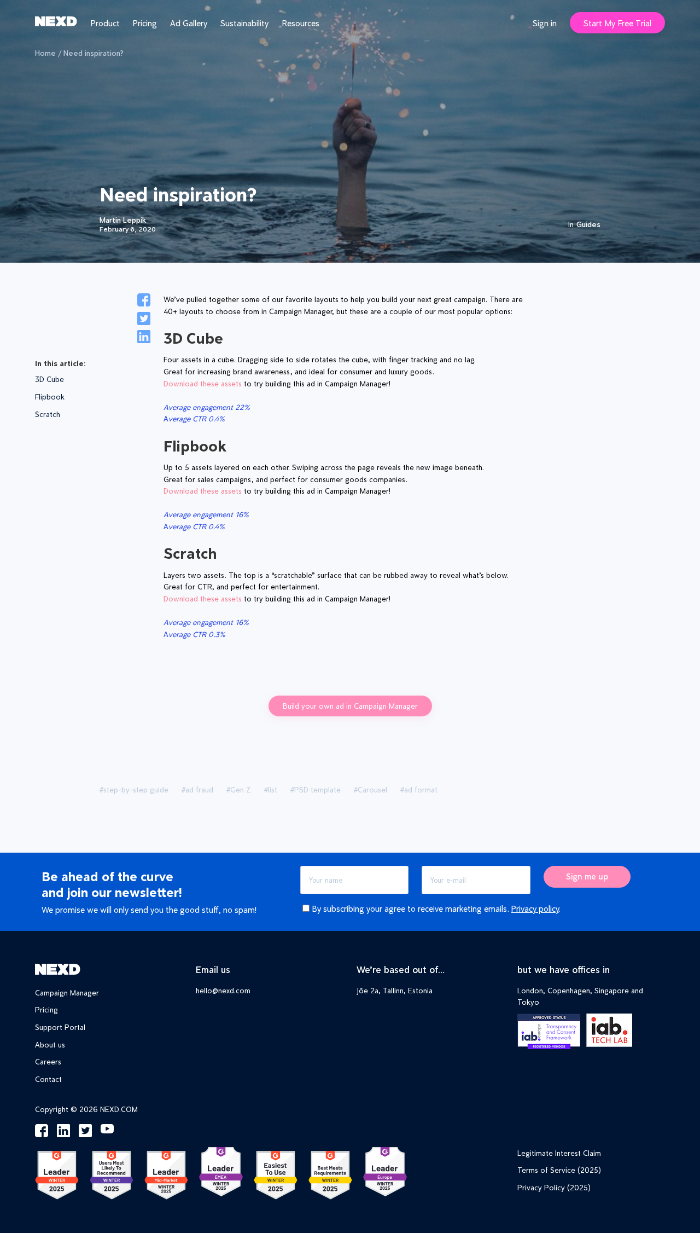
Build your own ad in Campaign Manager (350, 705)
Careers (48, 1061)
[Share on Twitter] (143, 320)
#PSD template (315, 789)
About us (50, 1044)
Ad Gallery (188, 23)
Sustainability (244, 23)
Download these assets (203, 383)
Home (45, 52)
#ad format (419, 789)
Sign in (545, 23)
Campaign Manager (67, 992)
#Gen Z (238, 789)
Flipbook (50, 396)
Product (105, 23)
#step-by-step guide (134, 789)
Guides (588, 224)
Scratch (47, 414)
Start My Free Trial (617, 23)
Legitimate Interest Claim (559, 1152)
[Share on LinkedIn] (143, 338)
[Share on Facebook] (143, 301)
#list (270, 789)
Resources (300, 23)
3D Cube (49, 379)
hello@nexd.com (223, 990)
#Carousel (370, 789)
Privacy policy (535, 908)
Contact (48, 1079)
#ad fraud (197, 789)
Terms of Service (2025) (559, 1169)
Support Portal (60, 1027)
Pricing (145, 23)
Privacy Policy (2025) (554, 1187)
